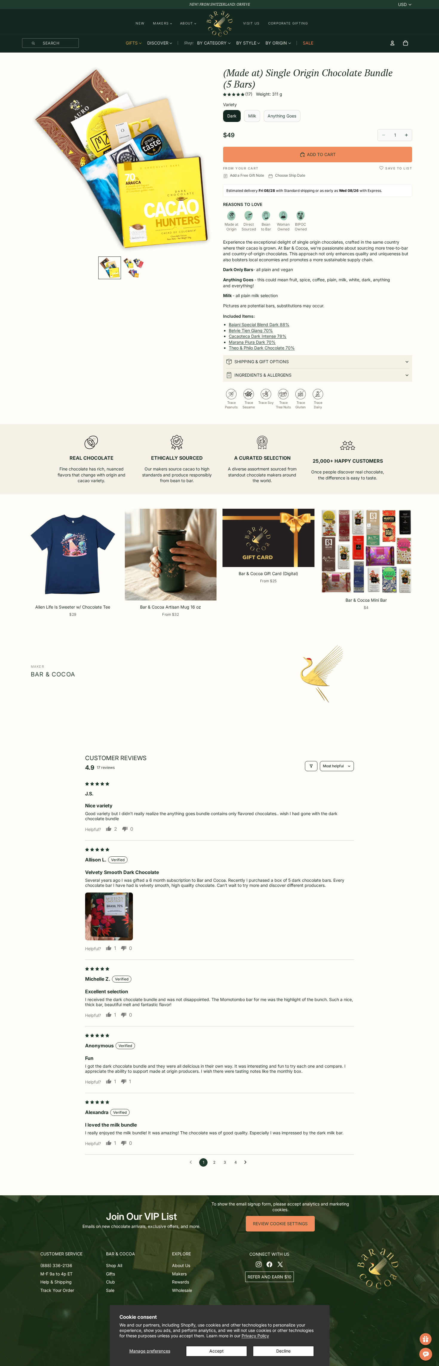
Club (110, 1281)
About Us (181, 1265)
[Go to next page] (247, 1162)
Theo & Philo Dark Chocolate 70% (262, 347)
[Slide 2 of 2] (133, 268)
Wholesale (182, 1289)
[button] (234, 94)
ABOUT (186, 23)
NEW (140, 23)
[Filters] (311, 766)
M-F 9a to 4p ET (56, 1273)
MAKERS (161, 23)
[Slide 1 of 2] (109, 268)
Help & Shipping (56, 1281)
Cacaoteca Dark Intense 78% (257, 336)
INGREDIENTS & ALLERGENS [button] (262, 375)
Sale (110, 1289)
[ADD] (402, 585)
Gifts (110, 1273)
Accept (216, 1350)
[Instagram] (258, 1264)
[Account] (392, 43)
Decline (283, 1350)
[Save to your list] (381, 168)
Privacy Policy (255, 1335)
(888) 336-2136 (56, 1265)
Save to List (398, 168)
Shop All (114, 1265)
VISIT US (251, 23)
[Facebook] (269, 1264)
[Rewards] (426, 1339)
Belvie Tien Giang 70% (251, 330)
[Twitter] (280, 1264)
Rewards (180, 1281)
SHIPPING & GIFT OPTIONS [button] (261, 361)
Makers (179, 1273)
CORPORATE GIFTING (288, 23)
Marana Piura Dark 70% (252, 342)
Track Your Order (57, 1289)
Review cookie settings (280, 1223)
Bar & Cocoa (53, 674)
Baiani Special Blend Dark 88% (259, 324)
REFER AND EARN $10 (269, 1276)
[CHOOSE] (109, 592)
